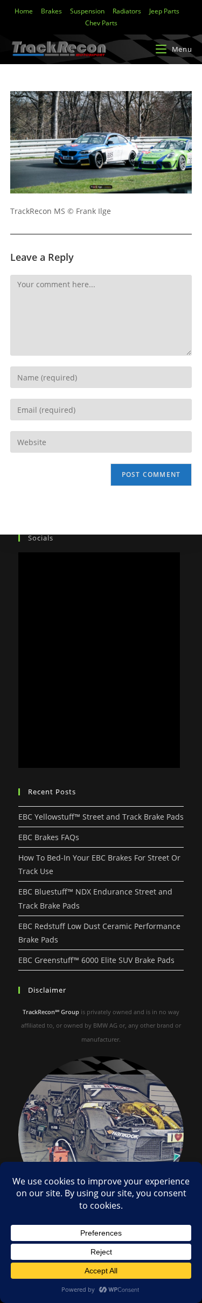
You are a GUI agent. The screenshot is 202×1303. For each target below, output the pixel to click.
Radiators (127, 11)
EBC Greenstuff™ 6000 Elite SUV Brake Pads (96, 960)
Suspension (87, 11)
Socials (40, 538)
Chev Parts (101, 22)
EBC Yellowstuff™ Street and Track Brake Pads (101, 817)
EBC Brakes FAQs (48, 837)
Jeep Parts (164, 11)
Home (24, 11)
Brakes (51, 11)
